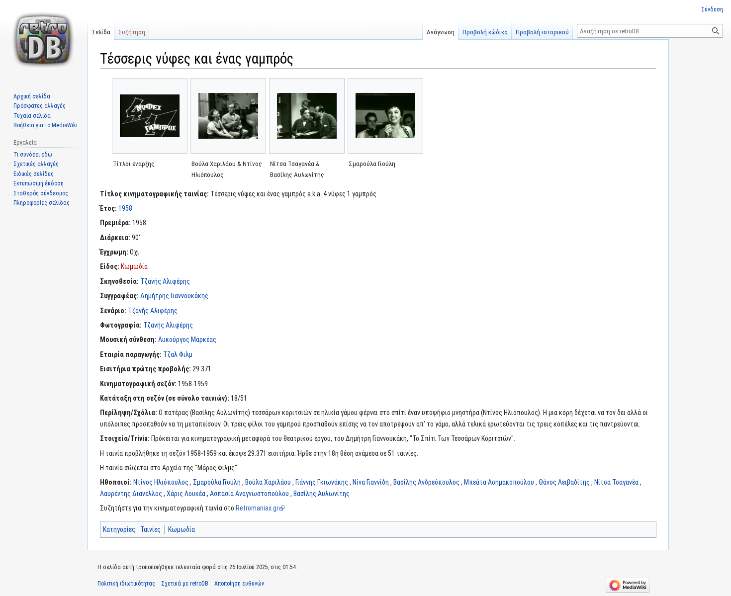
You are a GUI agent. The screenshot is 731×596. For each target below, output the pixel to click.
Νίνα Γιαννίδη (371, 482)
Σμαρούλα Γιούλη (217, 482)
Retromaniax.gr (257, 508)
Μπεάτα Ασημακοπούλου (499, 482)
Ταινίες (150, 529)
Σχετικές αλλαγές (36, 164)
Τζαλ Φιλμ (177, 354)
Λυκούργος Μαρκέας (187, 339)
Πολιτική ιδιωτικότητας (126, 583)
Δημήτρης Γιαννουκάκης (174, 296)
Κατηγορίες (119, 529)
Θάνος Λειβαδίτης (564, 482)
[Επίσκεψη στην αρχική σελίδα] (44, 40)
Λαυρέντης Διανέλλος (131, 494)
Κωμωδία (134, 266)
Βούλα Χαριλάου (268, 482)
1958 (125, 208)
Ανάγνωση (441, 32)
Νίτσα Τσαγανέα (616, 482)
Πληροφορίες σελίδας (41, 202)
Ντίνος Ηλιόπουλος (160, 482)
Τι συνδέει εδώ (32, 154)
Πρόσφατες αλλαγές (39, 105)
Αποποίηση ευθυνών (239, 583)
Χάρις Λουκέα (186, 494)
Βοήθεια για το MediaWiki (45, 125)
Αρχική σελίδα (31, 96)
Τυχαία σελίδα (32, 115)
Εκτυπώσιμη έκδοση (38, 183)
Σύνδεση (712, 9)
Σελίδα (101, 32)
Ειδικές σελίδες (33, 173)
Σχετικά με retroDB (184, 583)
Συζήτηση (131, 32)
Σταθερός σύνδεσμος (40, 193)
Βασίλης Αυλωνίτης (321, 494)
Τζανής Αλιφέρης (165, 281)
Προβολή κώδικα (485, 32)
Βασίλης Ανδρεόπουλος (426, 482)
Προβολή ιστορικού (542, 32)
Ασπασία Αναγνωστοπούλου (249, 494)
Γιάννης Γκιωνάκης (321, 482)
